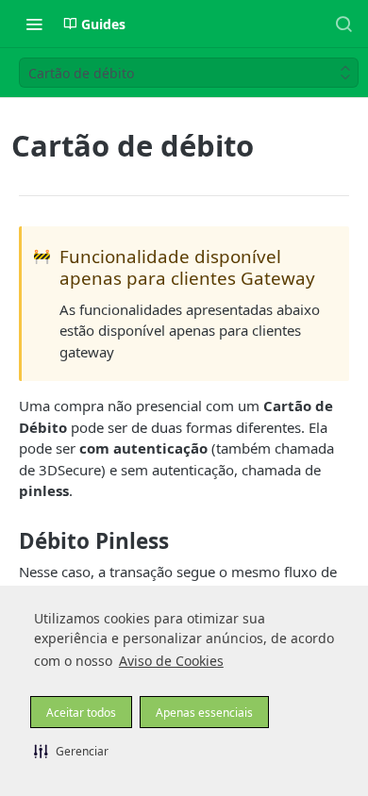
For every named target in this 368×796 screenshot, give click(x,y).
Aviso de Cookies (171, 661)
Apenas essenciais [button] (204, 713)
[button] (71, 751)
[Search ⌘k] (343, 23)
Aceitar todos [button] (81, 713)
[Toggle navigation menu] (34, 23)
